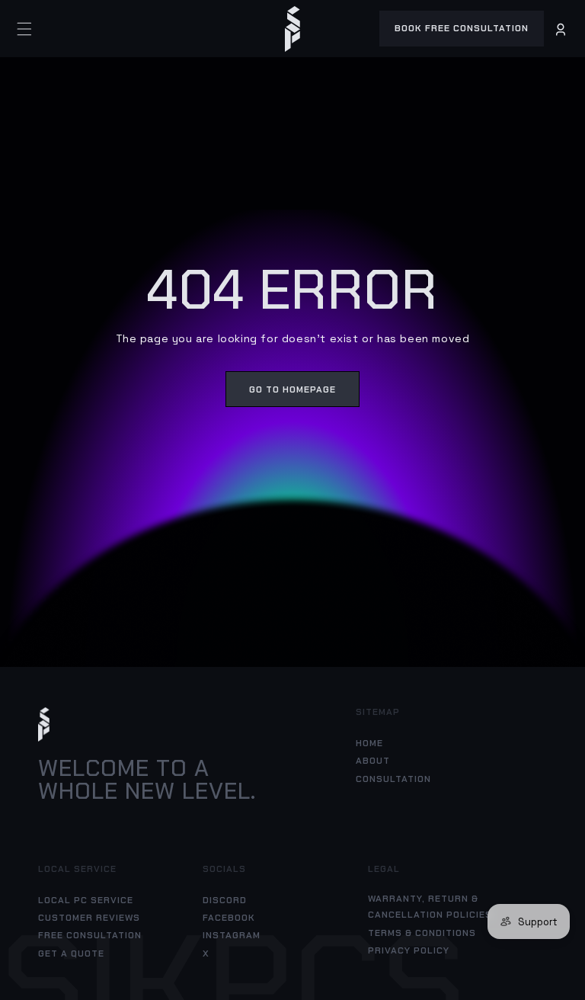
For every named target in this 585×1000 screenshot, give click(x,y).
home (369, 743)
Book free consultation (462, 28)
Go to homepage (292, 389)
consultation (393, 779)
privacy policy (408, 950)
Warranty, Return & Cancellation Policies (430, 907)
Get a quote (71, 953)
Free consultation (90, 935)
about (373, 761)
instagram (232, 935)
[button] (24, 29)
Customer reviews (89, 918)
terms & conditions (422, 933)
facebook (229, 918)
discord (225, 900)
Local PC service (85, 900)
